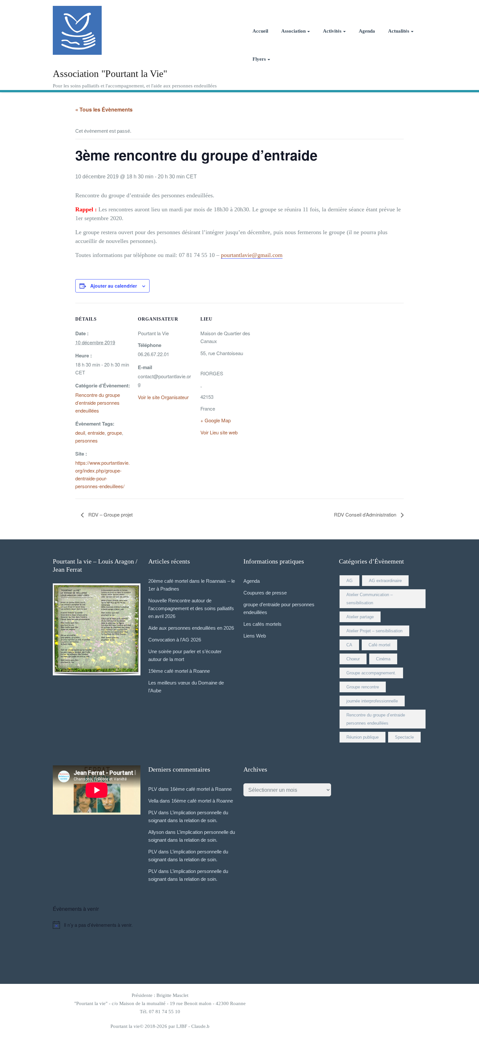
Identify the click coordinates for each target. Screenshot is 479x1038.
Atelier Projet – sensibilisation (374, 630)
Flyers (259, 59)
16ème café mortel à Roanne (201, 789)
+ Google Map (215, 420)
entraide (96, 432)
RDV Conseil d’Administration (366, 514)
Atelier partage (360, 616)
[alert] (239, 925)
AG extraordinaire (385, 580)
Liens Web (254, 636)
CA (349, 644)
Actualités (398, 31)
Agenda (367, 31)
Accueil (260, 31)
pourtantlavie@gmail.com (252, 255)
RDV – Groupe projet (110, 514)
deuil (80, 432)
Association (293, 31)
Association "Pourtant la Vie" (110, 73)
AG (349, 580)
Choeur (353, 658)
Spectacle (404, 737)
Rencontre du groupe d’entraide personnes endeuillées (97, 402)
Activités (332, 31)
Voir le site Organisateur (163, 397)
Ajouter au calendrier (113, 285)
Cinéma (383, 658)
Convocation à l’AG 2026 (174, 639)
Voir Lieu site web (219, 432)
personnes (86, 440)
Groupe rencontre (362, 686)
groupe (114, 432)
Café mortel (379, 644)
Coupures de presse (265, 592)
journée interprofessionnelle (372, 701)
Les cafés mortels (262, 624)
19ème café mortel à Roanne (179, 671)
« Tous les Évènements (104, 109)
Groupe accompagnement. (371, 672)
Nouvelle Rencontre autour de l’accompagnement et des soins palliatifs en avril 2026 (191, 608)
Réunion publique (362, 737)
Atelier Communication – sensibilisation (369, 598)
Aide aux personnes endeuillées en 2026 (191, 628)
